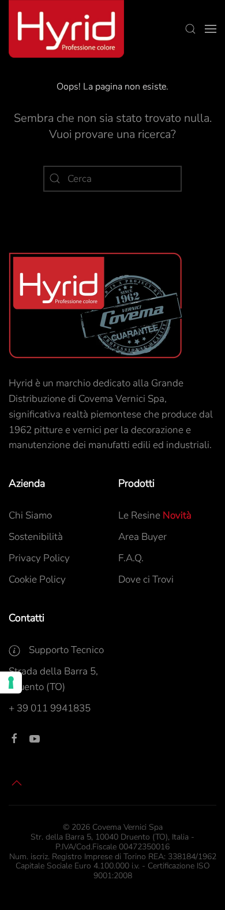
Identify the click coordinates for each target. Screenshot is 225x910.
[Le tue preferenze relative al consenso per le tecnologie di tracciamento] (11, 682)
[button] (190, 29)
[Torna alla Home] (66, 29)
